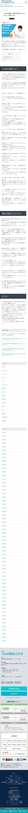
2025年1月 (4, 500)
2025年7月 (4, 479)
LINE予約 (14, 811)
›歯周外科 (12, 798)
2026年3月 (4, 450)
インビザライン (5, 370)
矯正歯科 (3, 413)
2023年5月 (4, 572)
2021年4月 (4, 630)
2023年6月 (4, 568)
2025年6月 (4, 482)
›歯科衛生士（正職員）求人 (14, 782)
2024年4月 (4, 532)
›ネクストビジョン (9, 777)
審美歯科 (3, 399)
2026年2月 (4, 453)
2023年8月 (4, 561)
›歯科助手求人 (20, 783)
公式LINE (14, 694)
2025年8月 (4, 475)
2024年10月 (4, 511)
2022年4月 (4, 619)
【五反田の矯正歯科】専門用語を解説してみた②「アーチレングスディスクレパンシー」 (13, 339)
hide (12, 53)
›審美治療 (10, 792)
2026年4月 (4, 446)
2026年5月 (4, 443)
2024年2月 (4, 540)
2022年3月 (4, 622)
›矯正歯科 (11, 793)
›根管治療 (16, 798)
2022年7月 (4, 608)
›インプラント (16, 793)
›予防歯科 (16, 790)
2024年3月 (4, 536)
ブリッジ (3, 377)
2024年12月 (4, 504)
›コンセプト (16, 776)
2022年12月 (4, 590)
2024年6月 (4, 525)
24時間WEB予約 (14, 688)
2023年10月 (4, 554)
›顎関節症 (16, 799)
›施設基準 (12, 780)
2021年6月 (4, 626)
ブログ (3, 381)
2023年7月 (4, 565)
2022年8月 (4, 604)
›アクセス (7, 780)
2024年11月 (4, 507)
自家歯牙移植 (4, 417)
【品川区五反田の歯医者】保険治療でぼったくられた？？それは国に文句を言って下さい (13, 349)
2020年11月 (4, 640)
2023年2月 (4, 583)
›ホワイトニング (16, 792)
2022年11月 (4, 594)
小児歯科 (3, 402)
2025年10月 (4, 468)
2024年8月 (4, 518)
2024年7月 (4, 522)
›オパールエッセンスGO (12, 802)
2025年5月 (4, 486)
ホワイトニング (5, 384)
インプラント (4, 374)
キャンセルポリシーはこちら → (14, 697)
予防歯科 (3, 388)
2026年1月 (4, 457)
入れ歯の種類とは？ (7, 56)
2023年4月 (4, 576)
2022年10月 (4, 597)
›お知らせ (17, 780)
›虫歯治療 (12, 790)
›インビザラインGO (14, 804)
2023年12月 (4, 547)
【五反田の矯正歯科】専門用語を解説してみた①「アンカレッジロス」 (13, 344)
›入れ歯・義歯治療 (11, 796)
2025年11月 (4, 464)
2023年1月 (4, 586)
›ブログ (21, 780)
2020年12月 (4, 637)
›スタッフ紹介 (17, 779)
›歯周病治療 (18, 796)
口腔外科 (3, 395)
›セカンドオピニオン (10, 801)
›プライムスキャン (19, 777)
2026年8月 (4, 432)
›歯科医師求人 (4, 782)
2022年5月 (4, 615)
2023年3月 (4, 579)
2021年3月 (4, 633)
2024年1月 (4, 543)
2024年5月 (4, 529)
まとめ (4, 59)
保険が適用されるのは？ (8, 58)
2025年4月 (4, 489)
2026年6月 (4, 439)
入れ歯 (3, 391)
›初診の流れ (10, 779)
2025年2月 (4, 497)
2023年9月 (4, 558)
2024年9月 (4, 514)
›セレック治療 (19, 801)
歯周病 (3, 406)
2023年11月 (4, 550)
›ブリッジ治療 (12, 795)
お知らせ (3, 366)
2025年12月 (4, 461)
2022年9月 (4, 601)
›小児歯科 (20, 802)
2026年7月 (4, 435)
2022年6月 (4, 612)
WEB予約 (24, 811)
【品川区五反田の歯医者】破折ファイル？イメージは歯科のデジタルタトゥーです (13, 354)
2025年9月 (4, 471)
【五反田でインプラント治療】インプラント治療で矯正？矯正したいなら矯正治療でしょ (13, 334)
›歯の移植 (17, 795)
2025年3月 (4, 493)
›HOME (11, 776)
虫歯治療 (3, 420)
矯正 (3, 409)
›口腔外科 (12, 799)
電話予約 (5, 811)
